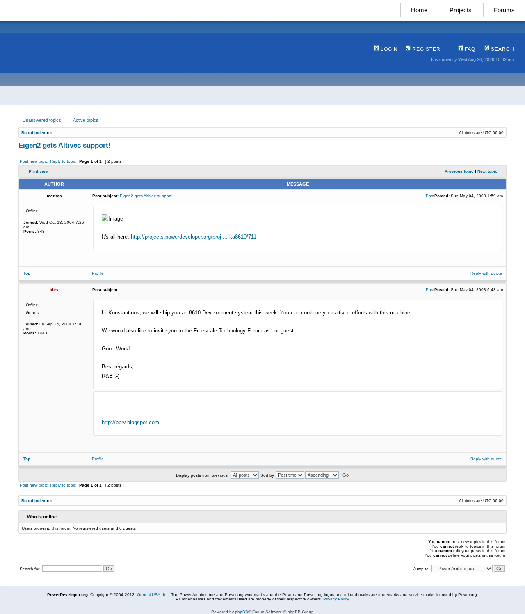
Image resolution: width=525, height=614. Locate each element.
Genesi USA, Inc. (153, 594)
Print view (39, 171)
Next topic (487, 171)
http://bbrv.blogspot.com (130, 422)
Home (419, 10)
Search (501, 49)
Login (388, 49)
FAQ (469, 49)
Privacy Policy (336, 599)
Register (426, 49)
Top (26, 273)
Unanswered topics (42, 120)
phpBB (241, 611)
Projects (461, 10)
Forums (504, 10)
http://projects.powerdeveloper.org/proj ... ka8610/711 (193, 237)
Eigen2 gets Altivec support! (64, 145)
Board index (33, 132)
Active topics (85, 120)
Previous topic (459, 171)
